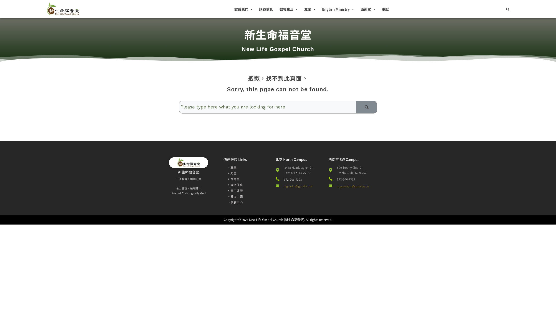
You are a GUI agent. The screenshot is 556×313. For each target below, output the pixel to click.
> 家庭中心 (235, 202)
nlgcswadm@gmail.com (353, 186)
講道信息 (266, 9)
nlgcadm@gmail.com (298, 186)
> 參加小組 (235, 196)
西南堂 (366, 9)
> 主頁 (232, 167)
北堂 (307, 9)
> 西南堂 (234, 179)
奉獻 (385, 9)
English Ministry (336, 9)
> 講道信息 (235, 185)
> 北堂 (232, 173)
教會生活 (286, 9)
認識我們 (241, 9)
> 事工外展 (235, 190)
